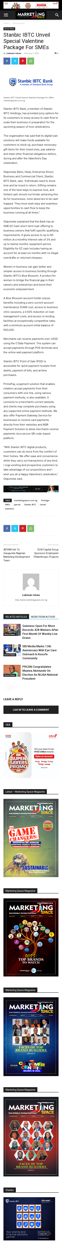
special (17, 504)
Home (6, 23)
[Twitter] (14, 61)
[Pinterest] (22, 61)
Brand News (19, 23)
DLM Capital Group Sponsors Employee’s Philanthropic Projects (46, 553)
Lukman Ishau (14, 53)
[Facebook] (6, 61)
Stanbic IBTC (30, 504)
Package (45, 500)
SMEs (7, 504)
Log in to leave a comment (31, 709)
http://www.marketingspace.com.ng (31, 600)
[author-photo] (31, 590)
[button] (5, 15)
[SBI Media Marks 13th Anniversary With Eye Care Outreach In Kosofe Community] (12, 650)
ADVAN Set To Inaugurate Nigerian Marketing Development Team (16, 555)
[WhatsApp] (30, 61)
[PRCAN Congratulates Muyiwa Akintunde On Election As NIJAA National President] (12, 671)
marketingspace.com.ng (25, 500)
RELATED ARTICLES (16, 616)
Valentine (9, 508)
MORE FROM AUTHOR (43, 616)
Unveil (43, 504)
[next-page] (11, 687)
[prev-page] (5, 687)
